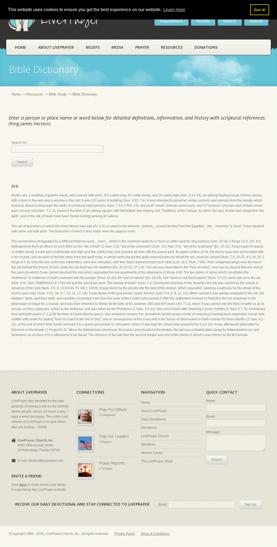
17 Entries (105, 468)
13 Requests (107, 415)
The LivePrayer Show (157, 461)
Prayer (142, 47)
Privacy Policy (124, 534)
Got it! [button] (260, 10)
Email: (210, 417)
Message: (213, 432)
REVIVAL (203, 21)
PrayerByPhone (171, 21)
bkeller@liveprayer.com (46, 461)
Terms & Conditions (155, 534)
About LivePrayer (56, 47)
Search (22, 162)
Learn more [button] (174, 9)
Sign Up (250, 504)
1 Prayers (105, 441)
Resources (172, 47)
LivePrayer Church (155, 436)
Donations (205, 47)
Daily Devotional (153, 419)
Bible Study (58, 94)
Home (20, 47)
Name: (211, 401)
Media (117, 47)
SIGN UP (256, 21)
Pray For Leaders (114, 436)
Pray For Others (113, 409)
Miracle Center (152, 453)
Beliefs (93, 47)
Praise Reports (112, 463)
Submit (217, 460)
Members (148, 444)
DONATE (229, 21)
